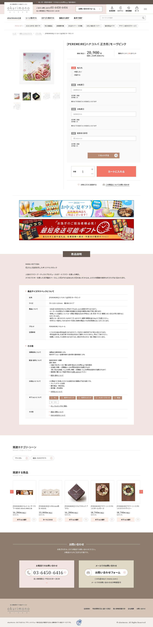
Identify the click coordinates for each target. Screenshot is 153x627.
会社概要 (131, 609)
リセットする (103, 155)
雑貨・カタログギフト (26, 33)
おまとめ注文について (58, 415)
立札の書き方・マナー (94, 26)
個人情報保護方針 (119, 609)
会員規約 (87, 609)
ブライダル (38, 33)
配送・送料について (57, 375)
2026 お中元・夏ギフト (33, 26)
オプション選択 (21, 520)
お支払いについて (56, 391)
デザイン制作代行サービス (128, 26)
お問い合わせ (76, 372)
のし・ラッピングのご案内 (59, 406)
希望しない (78, 72)
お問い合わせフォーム (87, 9)
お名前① (78, 84)
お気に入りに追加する (89, 184)
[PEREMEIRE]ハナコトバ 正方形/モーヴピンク (59, 33)
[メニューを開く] (145, 9)
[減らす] (92, 174)
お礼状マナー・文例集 (75, 26)
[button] (12, 491)
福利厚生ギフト (110, 26)
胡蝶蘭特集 (60, 26)
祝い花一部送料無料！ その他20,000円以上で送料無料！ (57, 2)
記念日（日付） (80, 133)
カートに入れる (47, 520)
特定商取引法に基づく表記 (101, 609)
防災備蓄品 (48, 26)
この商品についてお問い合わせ (117, 184)
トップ (14, 33)
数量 (74, 171)
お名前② (78, 109)
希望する (77, 75)
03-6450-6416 (59, 7)
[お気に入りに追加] (34, 519)
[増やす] (92, 169)
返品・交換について (57, 412)
